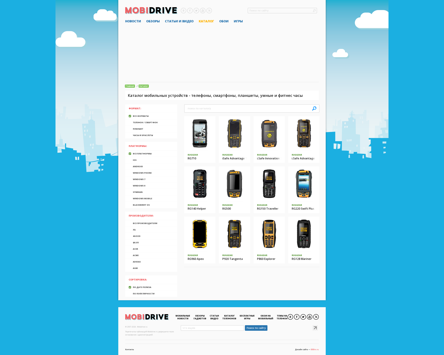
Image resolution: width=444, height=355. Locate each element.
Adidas (137, 261)
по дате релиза (142, 287)
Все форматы (141, 116)
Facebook (190, 10)
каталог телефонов (229, 317)
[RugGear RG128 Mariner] (304, 233)
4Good (136, 236)
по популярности (144, 293)
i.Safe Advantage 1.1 (305, 158)
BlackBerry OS (141, 205)
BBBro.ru (315, 349)
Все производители (145, 223)
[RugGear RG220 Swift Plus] (304, 183)
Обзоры (153, 21)
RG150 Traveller (268, 209)
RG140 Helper (197, 209)
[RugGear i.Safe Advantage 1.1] (304, 133)
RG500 (226, 209)
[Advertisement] (222, 52)
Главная (130, 86)
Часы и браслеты (143, 135)
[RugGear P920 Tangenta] (234, 233)
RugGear (193, 154)
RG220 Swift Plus (303, 209)
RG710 (192, 158)
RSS (209, 10)
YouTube (203, 10)
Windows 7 (139, 179)
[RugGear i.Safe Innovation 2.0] (269, 133)
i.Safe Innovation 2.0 (270, 158)
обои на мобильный (265, 317)
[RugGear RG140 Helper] (200, 183)
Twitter (196, 10)
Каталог (206, 21)
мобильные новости (183, 317)
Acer (135, 249)
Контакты (129, 349)
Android (138, 166)
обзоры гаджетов (200, 317)
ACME (136, 255)
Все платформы (142, 153)
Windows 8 (139, 185)
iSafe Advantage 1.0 (235, 158)
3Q (134, 229)
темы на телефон (282, 317)
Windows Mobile (142, 198)
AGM (135, 268)
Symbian (138, 192)
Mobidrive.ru (151, 10)
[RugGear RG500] (234, 183)
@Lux (136, 242)
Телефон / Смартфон (145, 122)
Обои (224, 21)
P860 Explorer (266, 259)
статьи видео (214, 317)
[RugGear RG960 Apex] (200, 233)
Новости (133, 21)
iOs (134, 160)
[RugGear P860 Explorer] (269, 233)
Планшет (138, 129)
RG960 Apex (196, 259)
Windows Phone (142, 173)
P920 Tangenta (232, 259)
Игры (238, 21)
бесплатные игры (247, 317)
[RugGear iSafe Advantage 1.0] (234, 133)
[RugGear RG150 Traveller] (269, 183)
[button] (314, 10)
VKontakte (183, 10)
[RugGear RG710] (200, 133)
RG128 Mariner (301, 259)
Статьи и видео (179, 21)
